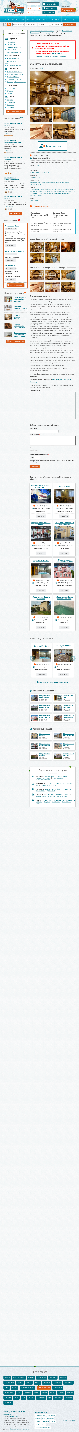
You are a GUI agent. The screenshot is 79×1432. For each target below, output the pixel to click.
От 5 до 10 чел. (60, 783)
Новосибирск (9, 1393)
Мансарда (33, 195)
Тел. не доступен (54, 146)
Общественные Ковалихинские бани (64, 561)
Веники (47, 191)
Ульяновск (41, 1398)
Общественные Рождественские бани (12, 141)
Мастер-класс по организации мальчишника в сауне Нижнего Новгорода (20, 336)
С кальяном (10, 107)
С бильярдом (11, 102)
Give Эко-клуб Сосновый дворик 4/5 (35, 450)
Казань (37, 1382)
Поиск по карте (51, 8)
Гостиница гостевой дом (59, 191)
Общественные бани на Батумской (68, 755)
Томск (16, 1398)
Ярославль (8, 1403)
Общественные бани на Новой (40, 523)
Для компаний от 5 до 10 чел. (14, 62)
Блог (43, 1418)
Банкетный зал (52, 189)
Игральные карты (36, 182)
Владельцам (50, 12)
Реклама (38, 1418)
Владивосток (41, 1377)
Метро (14, 19)
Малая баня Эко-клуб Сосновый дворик (47, 239)
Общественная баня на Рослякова (40, 598)
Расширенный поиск (16, 111)
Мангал (67, 193)
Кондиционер (48, 193)
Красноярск (68, 1382)
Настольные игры (35, 184)
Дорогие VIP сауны (13, 77)
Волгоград (53, 1377)
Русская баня (10, 265)
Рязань (52, 1393)
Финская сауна (67, 31)
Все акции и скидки (16, 285)
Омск (18, 1393)
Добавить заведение (42, 1421)
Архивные (50, 1418)
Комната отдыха (38, 193)
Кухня (37, 200)
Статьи (53, 1421)
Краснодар (57, 1382)
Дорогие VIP (51, 791)
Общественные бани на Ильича (13, 124)
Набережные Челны (27, 1388)
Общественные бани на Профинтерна (68, 745)
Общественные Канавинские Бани (11, 178)
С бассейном (11, 88)
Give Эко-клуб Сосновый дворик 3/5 (33, 450)
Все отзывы (16, 214)
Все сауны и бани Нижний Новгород (42, 31)
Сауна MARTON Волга (41, 646)
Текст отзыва (35, 435)
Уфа (49, 1398)
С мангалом (10, 105)
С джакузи (10, 91)
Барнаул (31, 1377)
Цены (38, 19)
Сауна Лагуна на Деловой (14, 251)
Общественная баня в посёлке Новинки (64, 598)
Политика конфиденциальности (20, 1429)
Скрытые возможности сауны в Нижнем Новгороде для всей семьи (20, 327)
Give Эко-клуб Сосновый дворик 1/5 (30, 450)
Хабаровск (57, 1398)
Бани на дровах (12, 49)
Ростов (44, 1393)
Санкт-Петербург (19, 1377)
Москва (7, 1377)
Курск (6, 1388)
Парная (21, 19)
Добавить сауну (69, 10)
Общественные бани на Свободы (13, 158)
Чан (38, 177)
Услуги (65, 19)
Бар (31, 191)
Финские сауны (12, 44)
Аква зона (30, 19)
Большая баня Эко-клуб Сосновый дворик (48, 267)
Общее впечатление (37, 448)
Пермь (36, 1393)
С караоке (10, 100)
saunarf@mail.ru (57, 53)
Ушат (35, 177)
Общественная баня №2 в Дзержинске (40, 486)
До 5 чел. (50, 783)
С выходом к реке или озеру (57, 796)
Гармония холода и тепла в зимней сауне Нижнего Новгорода (20, 309)
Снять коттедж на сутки (14, 79)
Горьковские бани (12, 226)
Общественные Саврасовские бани (44, 707)
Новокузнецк (58, 1388)
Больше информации (16, 341)
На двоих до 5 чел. (13, 58)
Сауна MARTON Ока (41, 561)
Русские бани (11, 42)
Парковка (40, 195)
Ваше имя (34, 428)
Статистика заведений (42, 1428)
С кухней (47, 802)
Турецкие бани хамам (14, 47)
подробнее (40, 516)
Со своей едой (47, 800)
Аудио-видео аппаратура (38, 189)
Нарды (66, 182)
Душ (31, 177)
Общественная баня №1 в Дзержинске (64, 523)
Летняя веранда (59, 193)
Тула (23, 1398)
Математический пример (39, 454)
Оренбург (27, 1393)
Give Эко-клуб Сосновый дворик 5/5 (37, 450)
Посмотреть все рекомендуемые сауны (52, 682)
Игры (72, 19)
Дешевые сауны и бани (14, 72)
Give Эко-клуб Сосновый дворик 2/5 (32, 450)
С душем (9, 93)
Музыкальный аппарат (56, 182)
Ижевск (20, 1382)
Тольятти (8, 1398)
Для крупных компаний (14, 65)
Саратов (70, 1393)
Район (7, 19)
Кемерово (46, 1382)
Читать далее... (9, 133)
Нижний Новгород (44, 1388)
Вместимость (47, 19)
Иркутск (28, 1382)
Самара (61, 1393)
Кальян (32, 200)
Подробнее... (10, 245)
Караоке (45, 182)
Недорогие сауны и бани (15, 74)
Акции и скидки (40, 1424)
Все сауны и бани (51, 4)
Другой (48, 33)
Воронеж (63, 1377)
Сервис (57, 19)
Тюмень (31, 1398)
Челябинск (68, 1398)
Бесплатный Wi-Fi (39, 191)
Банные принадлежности (66, 189)
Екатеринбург (9, 1382)
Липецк (14, 1388)
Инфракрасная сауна (14, 52)
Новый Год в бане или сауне (16, 82)
